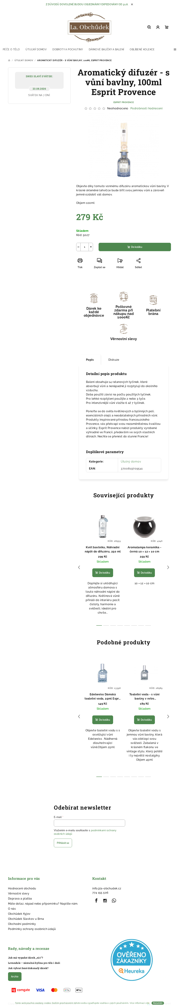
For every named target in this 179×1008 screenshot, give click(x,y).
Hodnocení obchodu (22, 888)
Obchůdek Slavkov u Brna (26, 918)
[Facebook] (96, 901)
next (168, 567)
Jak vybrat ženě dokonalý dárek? (28, 968)
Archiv (15, 976)
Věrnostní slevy (18, 893)
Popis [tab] (90, 359)
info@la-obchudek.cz (106, 888)
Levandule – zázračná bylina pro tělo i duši (34, 963)
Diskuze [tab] (113, 359)
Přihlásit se (63, 843)
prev (79, 567)
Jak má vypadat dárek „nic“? (25, 957)
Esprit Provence (123, 102)
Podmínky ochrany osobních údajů (32, 929)
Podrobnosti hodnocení (146, 108)
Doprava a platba (20, 898)
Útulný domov (131, 461)
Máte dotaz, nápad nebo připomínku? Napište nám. (43, 903)
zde (147, 1003)
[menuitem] (11, 49)
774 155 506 (100, 892)
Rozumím (157, 1003)
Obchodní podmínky (22, 924)
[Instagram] (105, 901)
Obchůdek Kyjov (19, 913)
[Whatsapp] (114, 901)
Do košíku (136, 247)
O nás (12, 908)
